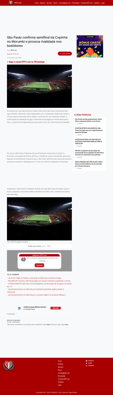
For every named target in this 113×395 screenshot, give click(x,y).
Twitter (90, 363)
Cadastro (97, 3)
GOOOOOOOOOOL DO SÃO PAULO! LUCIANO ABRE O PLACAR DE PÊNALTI (37, 295)
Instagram (91, 365)
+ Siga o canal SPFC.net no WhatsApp (26, 62)
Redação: (13, 54)
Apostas (49, 3)
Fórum (55, 3)
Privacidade (75, 3)
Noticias (42, 3)
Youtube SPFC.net (86, 3)
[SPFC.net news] (39, 308)
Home (36, 3)
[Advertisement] (56, 19)
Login (103, 3)
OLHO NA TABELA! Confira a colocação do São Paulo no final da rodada (34, 278)
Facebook (91, 360)
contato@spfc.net (64, 3)
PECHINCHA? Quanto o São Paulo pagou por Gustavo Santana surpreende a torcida (39, 281)
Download (39, 265)
